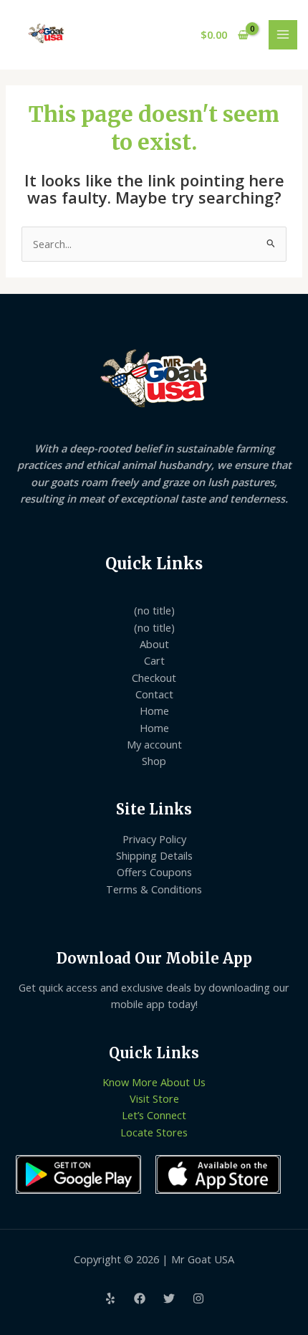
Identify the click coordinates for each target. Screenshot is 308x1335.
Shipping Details (154, 855)
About (154, 644)
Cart (154, 660)
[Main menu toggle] (283, 34)
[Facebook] (139, 1298)
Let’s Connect (154, 1115)
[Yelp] (110, 1298)
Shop (154, 761)
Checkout (154, 677)
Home (154, 710)
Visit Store (154, 1098)
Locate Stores (154, 1132)
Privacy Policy (154, 839)
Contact (154, 694)
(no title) (154, 610)
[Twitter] (169, 1298)
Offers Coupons (154, 872)
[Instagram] (198, 1298)
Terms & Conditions (154, 889)
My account (154, 744)
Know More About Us (154, 1082)
